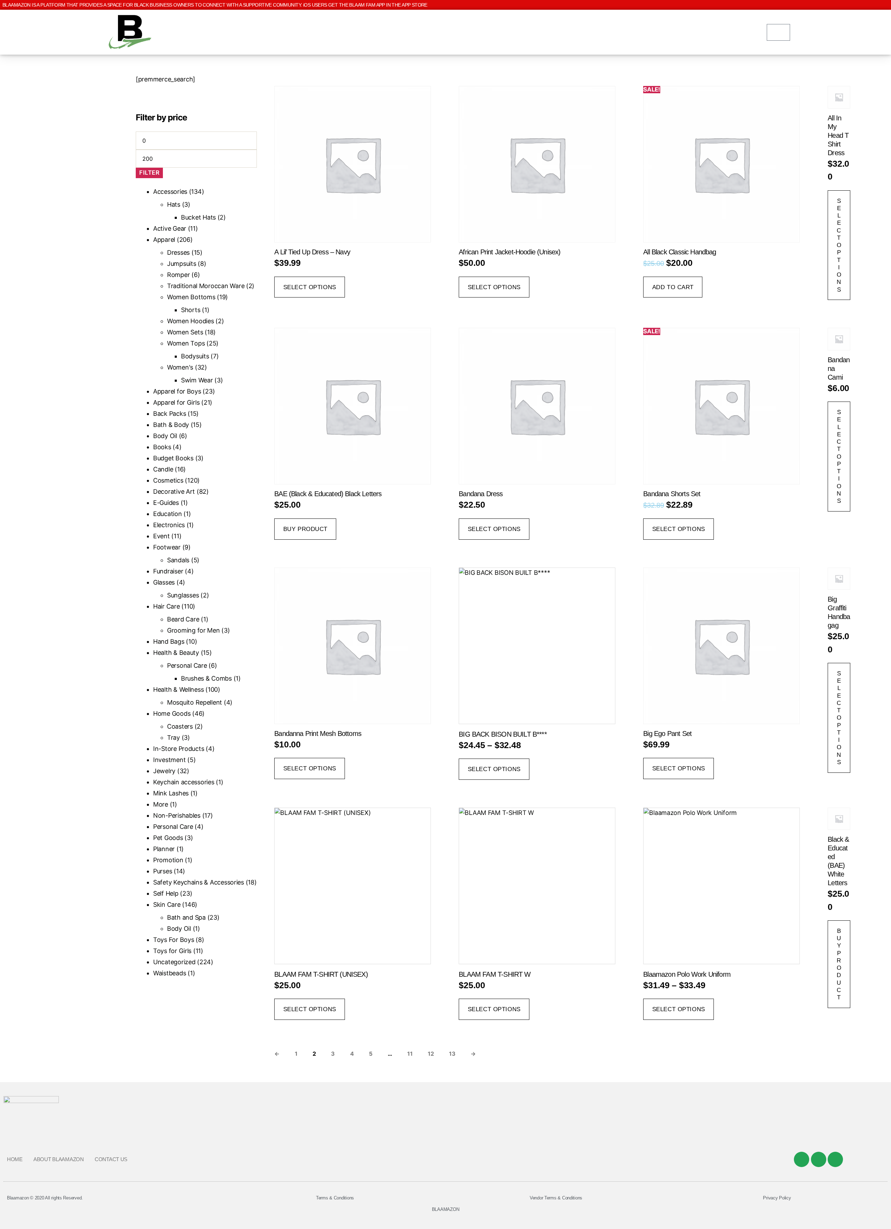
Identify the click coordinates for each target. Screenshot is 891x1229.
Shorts (190, 310)
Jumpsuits (181, 263)
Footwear (167, 547)
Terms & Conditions (335, 1197)
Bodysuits (195, 356)
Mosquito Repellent (194, 702)
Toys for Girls (172, 950)
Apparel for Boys (177, 391)
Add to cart (673, 287)
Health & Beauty (176, 652)
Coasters (180, 726)
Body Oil (165, 435)
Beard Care (183, 619)
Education (167, 513)
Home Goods (171, 713)
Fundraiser (168, 571)
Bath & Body (171, 424)
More (160, 804)
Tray (173, 737)
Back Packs (169, 413)
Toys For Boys (173, 939)
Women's (180, 367)
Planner (164, 849)
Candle (163, 469)
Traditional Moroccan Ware (205, 286)
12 (431, 1053)
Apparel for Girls (176, 402)
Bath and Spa (186, 917)
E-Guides (166, 502)
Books (162, 447)
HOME (15, 1159)
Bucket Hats (198, 217)
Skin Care (167, 904)
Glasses (164, 582)
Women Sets (185, 332)
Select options (309, 287)
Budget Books (173, 458)
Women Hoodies (190, 321)
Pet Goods (168, 837)
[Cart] (778, 32)
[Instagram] (835, 1159)
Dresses (178, 252)
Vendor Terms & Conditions (556, 1197)
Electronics (169, 525)
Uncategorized (174, 962)
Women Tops (186, 343)
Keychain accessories (183, 782)
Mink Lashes (171, 793)
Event (161, 536)
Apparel (164, 239)
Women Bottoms (191, 297)
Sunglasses (183, 595)
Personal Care (187, 665)
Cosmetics (168, 480)
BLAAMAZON (445, 1209)
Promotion (168, 860)
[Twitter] (818, 1159)
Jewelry (164, 771)
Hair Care (166, 606)
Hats (173, 204)
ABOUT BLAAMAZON (58, 1159)
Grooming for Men (193, 630)
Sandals (178, 560)
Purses (162, 871)
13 (452, 1053)
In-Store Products (178, 748)
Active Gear (169, 228)
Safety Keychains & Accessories (198, 882)
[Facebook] (801, 1159)
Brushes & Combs (206, 678)
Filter (149, 172)
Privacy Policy (777, 1197)
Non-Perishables (176, 815)
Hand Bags (168, 641)
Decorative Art (174, 491)
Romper (178, 274)
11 (409, 1053)
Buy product (305, 529)
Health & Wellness (178, 689)
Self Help (166, 893)
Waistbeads (169, 973)
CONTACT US (111, 1159)
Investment (169, 759)
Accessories (170, 191)
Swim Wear (197, 380)
